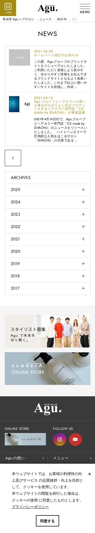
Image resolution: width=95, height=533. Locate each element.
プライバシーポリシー (30, 506)
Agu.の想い (15, 458)
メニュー (60, 458)
